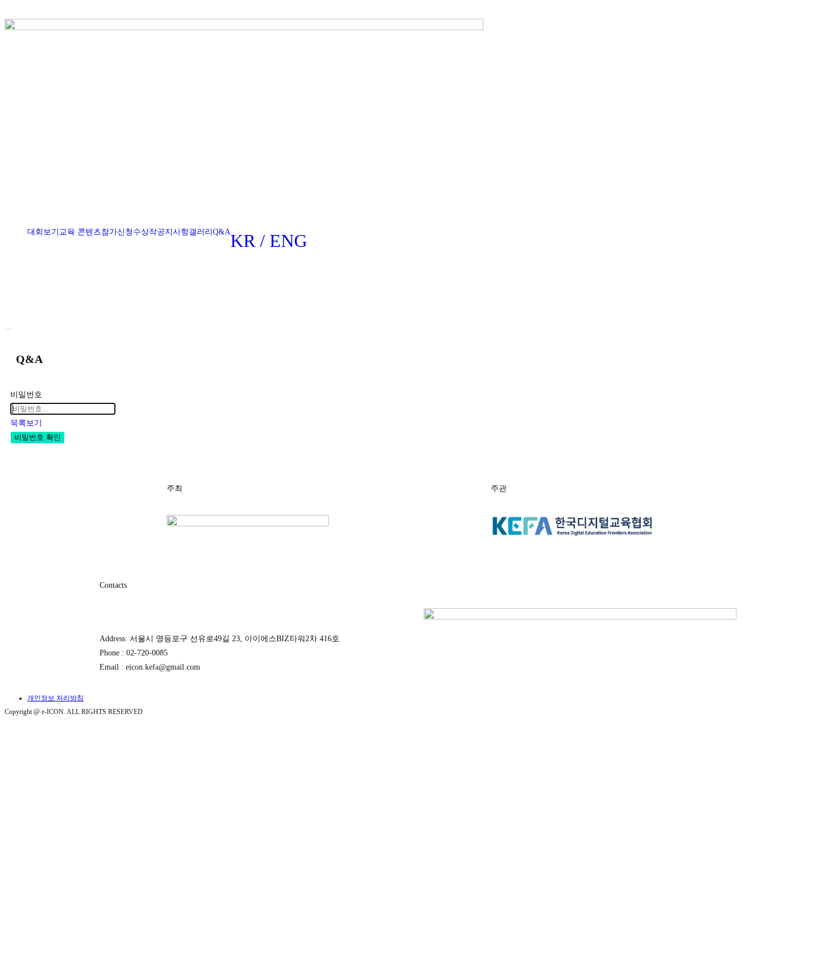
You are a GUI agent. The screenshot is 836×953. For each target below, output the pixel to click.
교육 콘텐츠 (80, 232)
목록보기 (26, 423)
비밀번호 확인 (37, 437)
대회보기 (43, 232)
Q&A (221, 232)
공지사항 (173, 232)
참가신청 (117, 232)
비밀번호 (26, 394)
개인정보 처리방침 (55, 698)
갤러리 (201, 232)
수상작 (145, 232)
